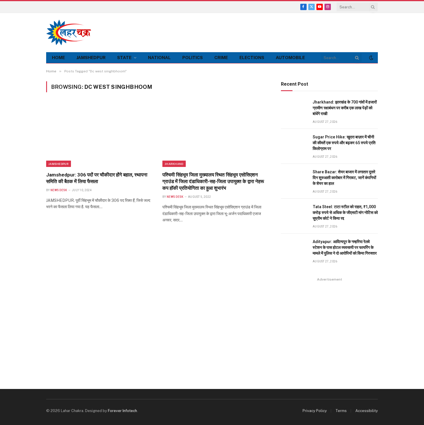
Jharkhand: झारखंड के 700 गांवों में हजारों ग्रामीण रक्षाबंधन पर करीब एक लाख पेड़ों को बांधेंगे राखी (345, 108)
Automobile (290, 57)
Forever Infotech (122, 411)
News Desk (58, 190)
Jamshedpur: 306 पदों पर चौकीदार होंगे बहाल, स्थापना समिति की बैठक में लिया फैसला (96, 178)
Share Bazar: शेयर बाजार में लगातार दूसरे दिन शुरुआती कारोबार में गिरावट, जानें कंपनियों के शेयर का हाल (344, 178)
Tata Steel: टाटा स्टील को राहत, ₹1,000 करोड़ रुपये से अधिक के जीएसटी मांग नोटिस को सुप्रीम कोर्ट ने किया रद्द (345, 212)
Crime (221, 57)
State (124, 57)
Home (58, 57)
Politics (192, 57)
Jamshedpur (91, 57)
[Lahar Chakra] (72, 32)
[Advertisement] (273, 32)
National (159, 57)
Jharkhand (174, 164)
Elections (251, 57)
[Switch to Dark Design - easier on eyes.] (371, 57)
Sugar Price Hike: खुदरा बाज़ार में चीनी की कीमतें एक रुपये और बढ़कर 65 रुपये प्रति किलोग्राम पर (344, 143)
